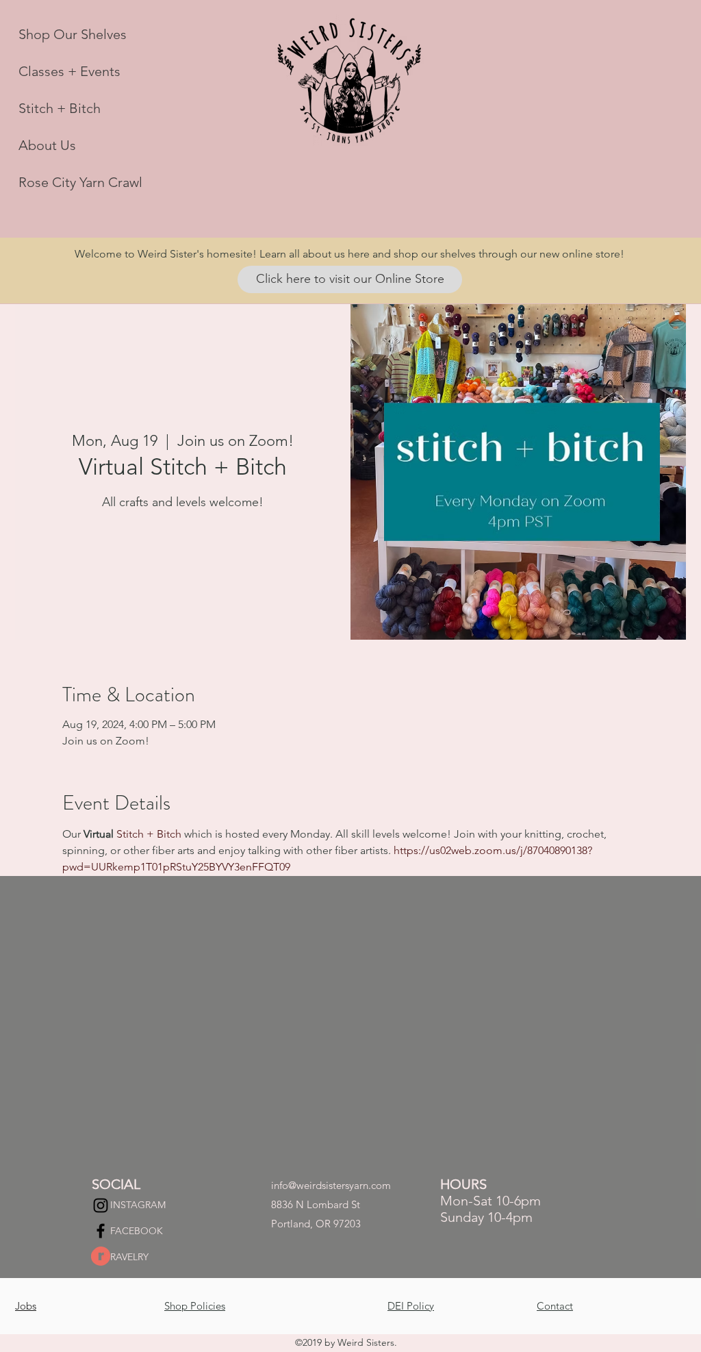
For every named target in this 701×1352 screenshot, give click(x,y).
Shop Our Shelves (72, 34)
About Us (47, 145)
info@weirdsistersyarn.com (331, 1185)
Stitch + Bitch (59, 108)
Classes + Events (69, 71)
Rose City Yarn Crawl (80, 182)
